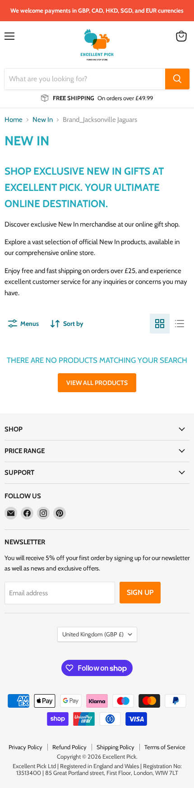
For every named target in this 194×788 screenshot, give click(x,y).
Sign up (140, 592)
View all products (97, 383)
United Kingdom (93, 634)
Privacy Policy (25, 747)
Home (14, 120)
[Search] (177, 79)
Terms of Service (164, 747)
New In (42, 120)
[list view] (179, 324)
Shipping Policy (115, 747)
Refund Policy (69, 747)
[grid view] (160, 324)
